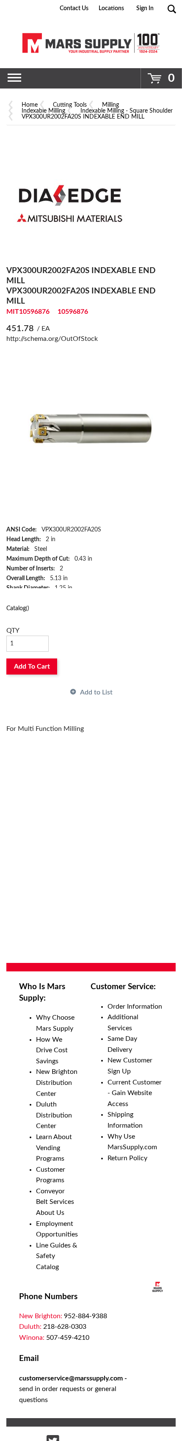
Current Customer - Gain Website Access (135, 1093)
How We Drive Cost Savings (52, 1050)
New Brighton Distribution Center (56, 1082)
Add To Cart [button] (32, 666)
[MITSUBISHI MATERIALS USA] (69, 202)
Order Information (135, 1006)
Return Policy (127, 1158)
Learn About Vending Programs (54, 1148)
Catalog (17, 608)
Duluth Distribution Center (54, 1115)
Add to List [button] (96, 692)
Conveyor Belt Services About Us (55, 1202)
